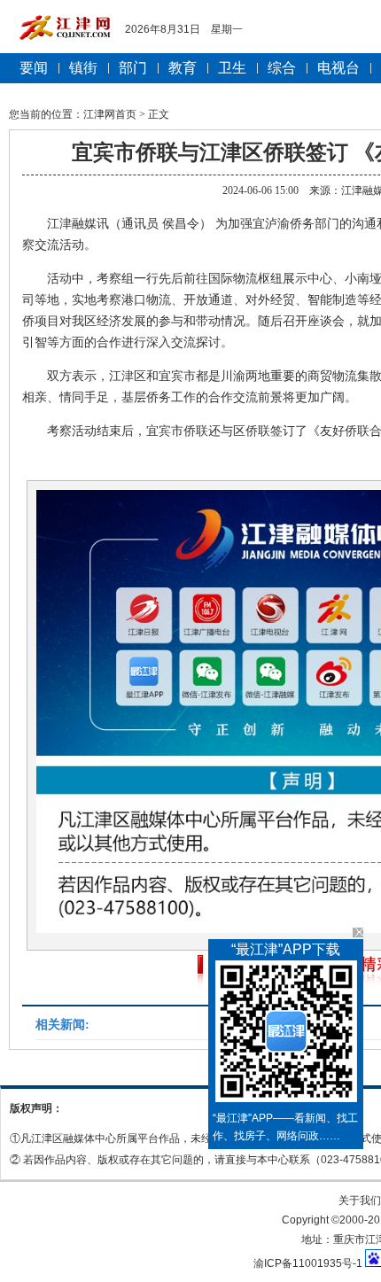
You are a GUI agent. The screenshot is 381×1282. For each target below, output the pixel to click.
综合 (282, 67)
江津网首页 (109, 114)
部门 (133, 67)
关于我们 (359, 1200)
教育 (182, 67)
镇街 (83, 67)
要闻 (33, 67)
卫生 (232, 67)
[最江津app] (286, 1034)
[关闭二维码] (358, 932)
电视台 (338, 67)
